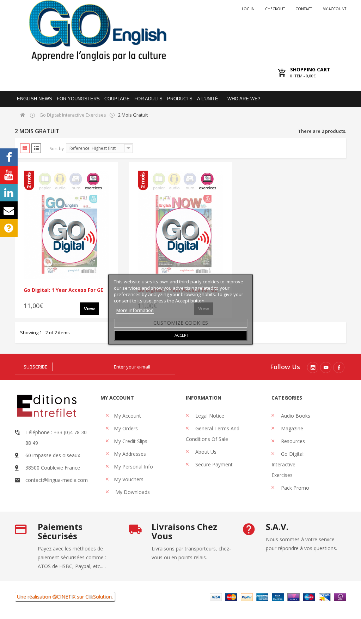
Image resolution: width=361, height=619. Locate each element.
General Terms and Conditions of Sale (212, 433)
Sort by (57, 149)
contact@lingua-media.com (56, 480)
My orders (126, 428)
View (89, 308)
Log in (248, 8)
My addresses (130, 453)
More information (135, 310)
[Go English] (97, 30)
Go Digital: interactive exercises (288, 464)
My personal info (133, 466)
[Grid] (25, 148)
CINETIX (66, 596)
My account (334, 8)
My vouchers (128, 479)
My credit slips (130, 441)
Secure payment (213, 464)
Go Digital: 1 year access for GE (63, 290)
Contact (303, 8)
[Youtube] (325, 367)
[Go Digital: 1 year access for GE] (66, 225)
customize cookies (180, 322)
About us (205, 451)
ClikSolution (98, 596)
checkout (275, 8)
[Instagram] (312, 367)
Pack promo (294, 487)
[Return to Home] (22, 114)
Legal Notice (209, 415)
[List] (36, 148)
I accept (180, 335)
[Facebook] (338, 367)
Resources (292, 441)
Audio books (295, 415)
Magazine (291, 428)
